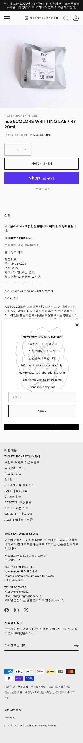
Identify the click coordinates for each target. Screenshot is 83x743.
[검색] (66, 19)
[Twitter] (26, 609)
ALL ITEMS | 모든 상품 (18, 519)
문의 (6, 697)
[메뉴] (7, 18)
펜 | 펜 (8, 479)
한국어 (8, 717)
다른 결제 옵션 (41, 188)
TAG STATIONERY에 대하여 (22, 456)
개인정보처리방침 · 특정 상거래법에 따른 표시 (50, 692)
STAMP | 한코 (12, 496)
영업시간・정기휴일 (59, 686)
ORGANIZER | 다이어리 (19, 485)
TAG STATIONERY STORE (21, 115)
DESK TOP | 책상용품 (17, 502)
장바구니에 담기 (41, 163)
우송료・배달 (38, 686)
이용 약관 (9, 686)
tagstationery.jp (31, 596)
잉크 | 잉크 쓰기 (14, 468)
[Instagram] (16, 609)
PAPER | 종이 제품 (16, 491)
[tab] (9, 215)
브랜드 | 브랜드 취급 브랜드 (21, 462)
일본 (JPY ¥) (11, 709)
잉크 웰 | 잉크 (12, 473)
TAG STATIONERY (23, 725)
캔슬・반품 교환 (13, 692)
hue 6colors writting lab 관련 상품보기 (28, 291)
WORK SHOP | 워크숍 (18, 513)
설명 (7, 215)
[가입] (76, 645)
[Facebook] (6, 609)
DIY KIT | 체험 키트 (16, 508)
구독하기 (42, 410)
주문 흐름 (23, 686)
